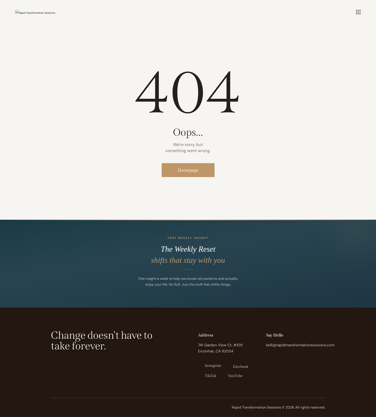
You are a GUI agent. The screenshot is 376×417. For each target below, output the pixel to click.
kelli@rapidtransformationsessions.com (300, 345)
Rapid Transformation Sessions (256, 407)
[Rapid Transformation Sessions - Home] (35, 12)
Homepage (188, 170)
